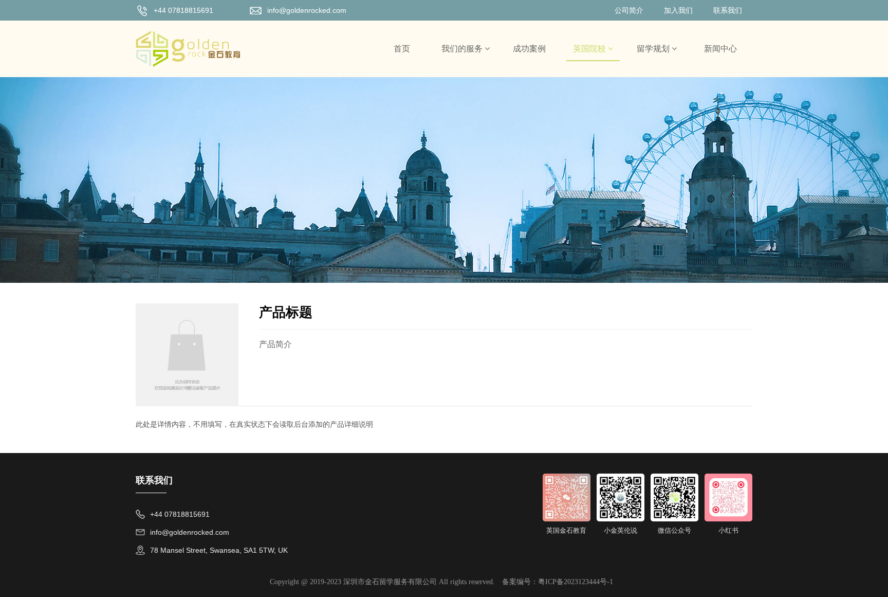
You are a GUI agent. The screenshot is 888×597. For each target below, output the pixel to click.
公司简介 (629, 10)
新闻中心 (720, 48)
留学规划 (654, 48)
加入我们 (678, 10)
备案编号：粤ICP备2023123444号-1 (557, 582)
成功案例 (529, 48)
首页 (402, 48)
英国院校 (590, 48)
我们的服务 (463, 48)
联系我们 (727, 10)
